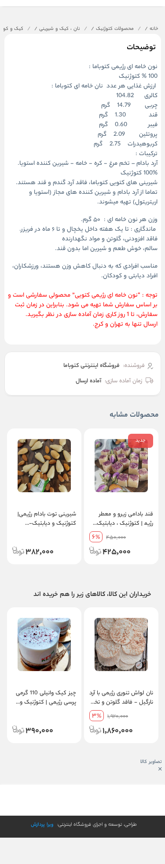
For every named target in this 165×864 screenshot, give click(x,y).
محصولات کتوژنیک (112, 29)
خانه (151, 29)
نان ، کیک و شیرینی (57, 29)
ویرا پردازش (42, 825)
